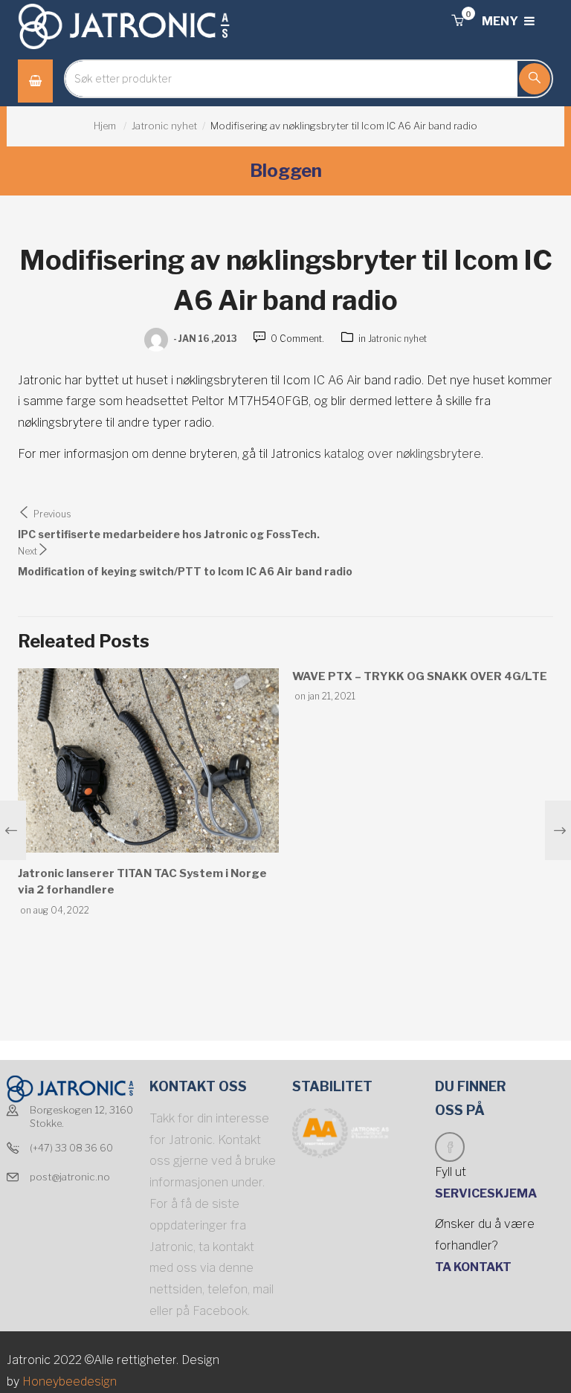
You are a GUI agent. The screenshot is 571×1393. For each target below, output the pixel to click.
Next (27, 551)
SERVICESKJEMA (487, 1193)
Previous (52, 514)
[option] (148, 793)
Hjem (105, 126)
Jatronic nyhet (164, 126)
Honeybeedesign (68, 1381)
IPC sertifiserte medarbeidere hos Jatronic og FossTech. (169, 534)
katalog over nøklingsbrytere (402, 454)
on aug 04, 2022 (54, 910)
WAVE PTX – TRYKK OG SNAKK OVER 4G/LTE (419, 676)
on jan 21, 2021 (324, 696)
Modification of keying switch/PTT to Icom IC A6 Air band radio (185, 571)
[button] (457, 21)
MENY (501, 21)
